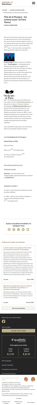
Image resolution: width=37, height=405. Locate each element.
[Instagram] (13, 229)
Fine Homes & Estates (9, 373)
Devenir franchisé (7, 365)
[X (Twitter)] (18, 229)
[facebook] (3, 321)
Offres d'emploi (6, 361)
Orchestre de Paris (25, 102)
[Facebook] (9, 229)
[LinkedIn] (23, 229)
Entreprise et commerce (9, 369)
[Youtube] (27, 229)
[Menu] (33, 3)
